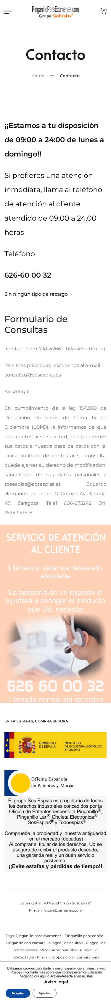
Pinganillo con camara (26, 943)
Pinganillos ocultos (66, 943)
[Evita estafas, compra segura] (55, 745)
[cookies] (56, 972)
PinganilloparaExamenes (51, 910)
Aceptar (18, 993)
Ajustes (44, 993)
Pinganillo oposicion (55, 957)
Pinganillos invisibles (58, 950)
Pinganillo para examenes (38, 936)
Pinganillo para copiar (84, 936)
